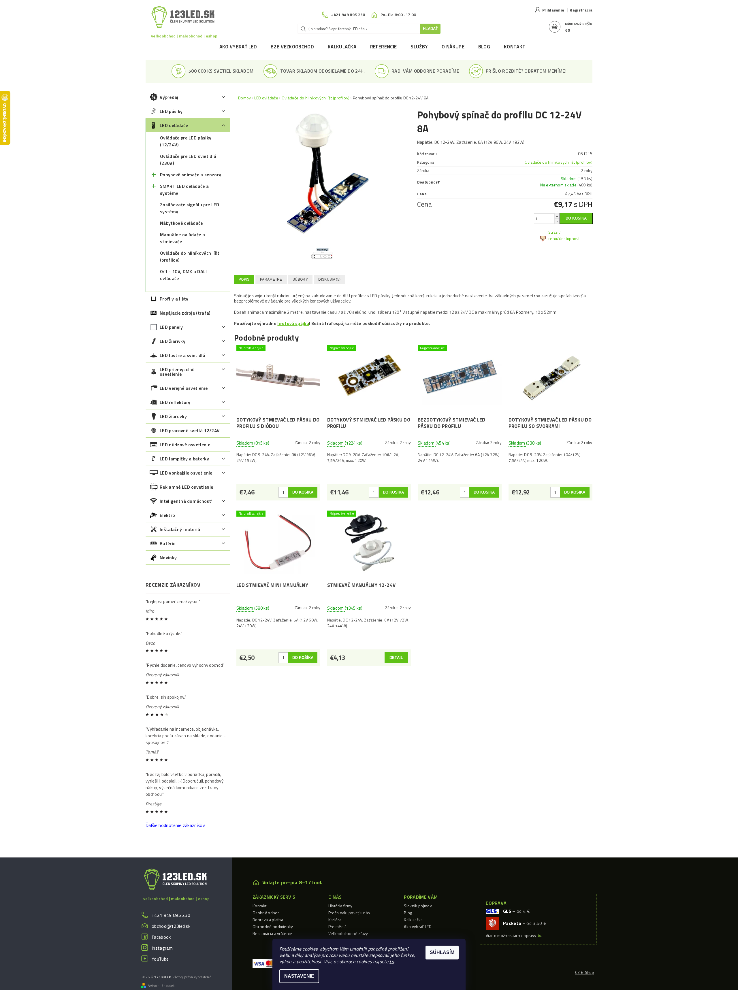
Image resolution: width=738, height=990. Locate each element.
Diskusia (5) (329, 279)
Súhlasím (442, 952)
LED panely (171, 327)
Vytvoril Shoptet (161, 985)
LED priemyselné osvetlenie (177, 371)
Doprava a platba (268, 920)
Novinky (168, 557)
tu (391, 961)
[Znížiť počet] (557, 221)
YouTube (160, 958)
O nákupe (453, 46)
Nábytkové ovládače (181, 223)
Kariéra (334, 920)
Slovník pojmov (418, 906)
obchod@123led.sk (171, 926)
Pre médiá (337, 926)
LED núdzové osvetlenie (185, 444)
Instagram (162, 947)
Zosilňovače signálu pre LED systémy (189, 208)
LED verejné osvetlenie (184, 388)
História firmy (340, 906)
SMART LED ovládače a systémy (184, 190)
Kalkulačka (342, 46)
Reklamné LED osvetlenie (186, 486)
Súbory (300, 279)
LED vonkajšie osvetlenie (186, 472)
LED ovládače (174, 125)
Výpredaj (169, 97)
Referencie (383, 46)
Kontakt (515, 46)
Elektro (167, 515)
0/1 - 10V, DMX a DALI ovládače (183, 275)
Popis (244, 279)
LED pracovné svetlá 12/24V (190, 430)
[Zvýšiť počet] (557, 216)
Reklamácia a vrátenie (272, 933)
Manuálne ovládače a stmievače (182, 238)
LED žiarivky (172, 341)
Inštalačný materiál (181, 529)
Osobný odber (266, 913)
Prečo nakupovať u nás (349, 913)
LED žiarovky (173, 416)
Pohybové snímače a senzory (190, 174)
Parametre (271, 279)
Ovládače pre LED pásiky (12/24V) (185, 141)
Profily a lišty (174, 298)
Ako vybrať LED (238, 46)
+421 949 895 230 (171, 915)
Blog (484, 46)
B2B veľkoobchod (292, 46)
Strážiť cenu (554, 235)
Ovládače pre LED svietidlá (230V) (188, 160)
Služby (419, 46)
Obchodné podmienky (273, 926)
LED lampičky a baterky (184, 458)
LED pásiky (171, 111)
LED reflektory (175, 402)
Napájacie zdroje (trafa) (185, 312)
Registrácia (581, 10)
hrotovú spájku (293, 323)
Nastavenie (299, 976)
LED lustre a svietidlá (182, 355)
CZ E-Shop (584, 972)
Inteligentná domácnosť (185, 501)
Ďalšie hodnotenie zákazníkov (175, 825)
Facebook (161, 937)
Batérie (167, 543)
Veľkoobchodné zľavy (348, 933)
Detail (396, 657)
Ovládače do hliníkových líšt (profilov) (189, 256)
